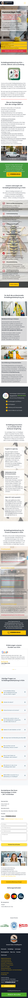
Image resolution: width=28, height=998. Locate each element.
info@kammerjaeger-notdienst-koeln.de (14, 819)
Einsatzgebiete (5, 952)
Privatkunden (4, 974)
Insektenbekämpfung (6, 960)
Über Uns (12, 952)
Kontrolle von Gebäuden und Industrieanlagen (11, 969)
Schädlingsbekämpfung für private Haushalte (12, 561)
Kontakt (18, 952)
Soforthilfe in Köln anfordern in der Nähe (14, 51)
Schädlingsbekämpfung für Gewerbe (10, 48)
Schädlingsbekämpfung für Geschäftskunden (12, 580)
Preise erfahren (14, 284)
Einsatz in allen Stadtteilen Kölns (8, 876)
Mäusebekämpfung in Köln (8, 45)
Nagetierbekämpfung (6, 958)
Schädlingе (10, 949)
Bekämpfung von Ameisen (7, 965)
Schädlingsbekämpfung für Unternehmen (11, 597)
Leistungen (18, 949)
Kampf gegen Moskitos (6, 961)
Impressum (4, 955)
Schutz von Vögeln (5, 966)
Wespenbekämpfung (6, 968)
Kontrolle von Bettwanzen (7, 963)
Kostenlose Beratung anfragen (14, 882)
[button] (12, 669)
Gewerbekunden (5, 972)
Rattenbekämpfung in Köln (8, 42)
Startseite (3, 949)
